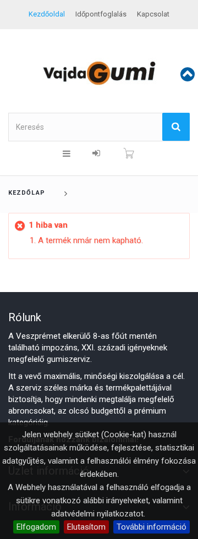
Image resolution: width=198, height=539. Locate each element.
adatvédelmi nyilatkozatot (97, 514)
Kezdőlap (26, 192)
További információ (151, 527)
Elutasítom (86, 527)
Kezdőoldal (47, 14)
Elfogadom (36, 527)
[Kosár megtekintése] (128, 153)
